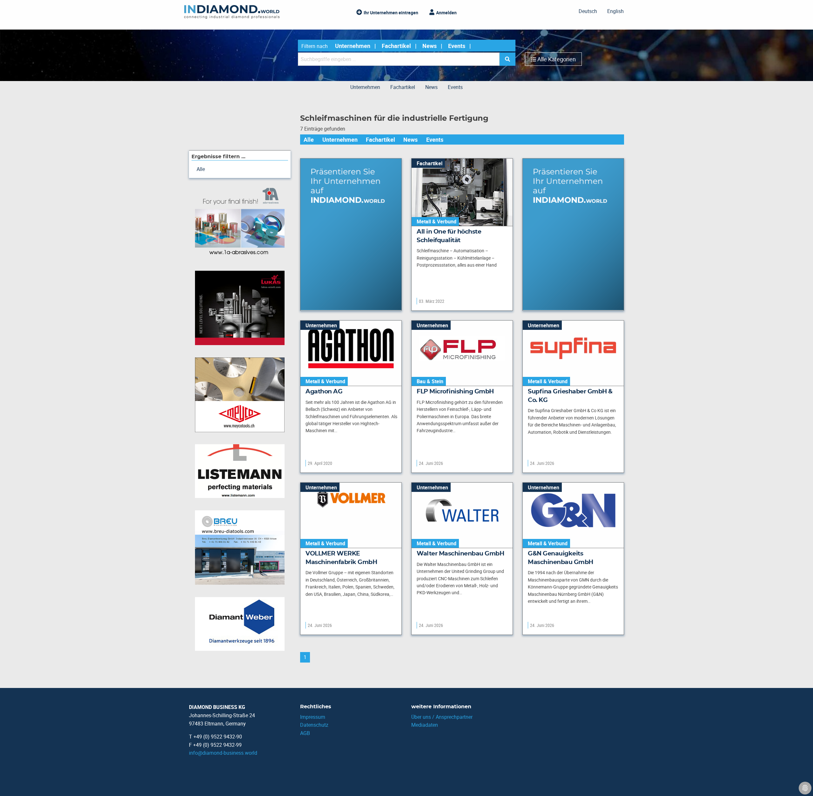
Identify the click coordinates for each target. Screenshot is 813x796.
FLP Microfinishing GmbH (455, 392)
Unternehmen (352, 46)
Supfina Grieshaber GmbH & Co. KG (570, 396)
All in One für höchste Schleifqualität (449, 236)
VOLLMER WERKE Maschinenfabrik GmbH (341, 558)
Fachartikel (396, 46)
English (615, 11)
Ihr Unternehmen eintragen (391, 13)
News (429, 46)
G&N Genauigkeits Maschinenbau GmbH (560, 558)
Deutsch (588, 11)
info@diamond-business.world (223, 752)
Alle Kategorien (556, 59)
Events (456, 46)
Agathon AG (324, 392)
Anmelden (446, 13)
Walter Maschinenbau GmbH (460, 554)
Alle (309, 139)
